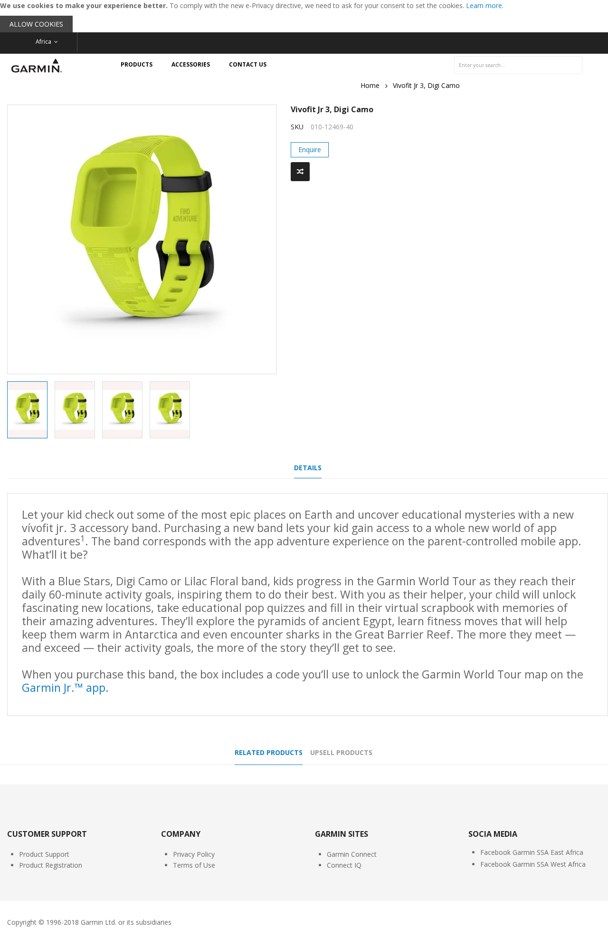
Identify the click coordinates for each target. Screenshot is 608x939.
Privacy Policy (194, 854)
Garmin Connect (352, 854)
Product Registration (50, 865)
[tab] (308, 470)
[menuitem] (136, 65)
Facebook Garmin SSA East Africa (531, 852)
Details (308, 467)
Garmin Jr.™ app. (65, 687)
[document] (304, 16)
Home (370, 85)
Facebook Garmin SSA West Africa (533, 864)
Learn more (484, 5)
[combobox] (518, 65)
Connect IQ (344, 865)
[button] (78, 409)
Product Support (44, 854)
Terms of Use (194, 865)
